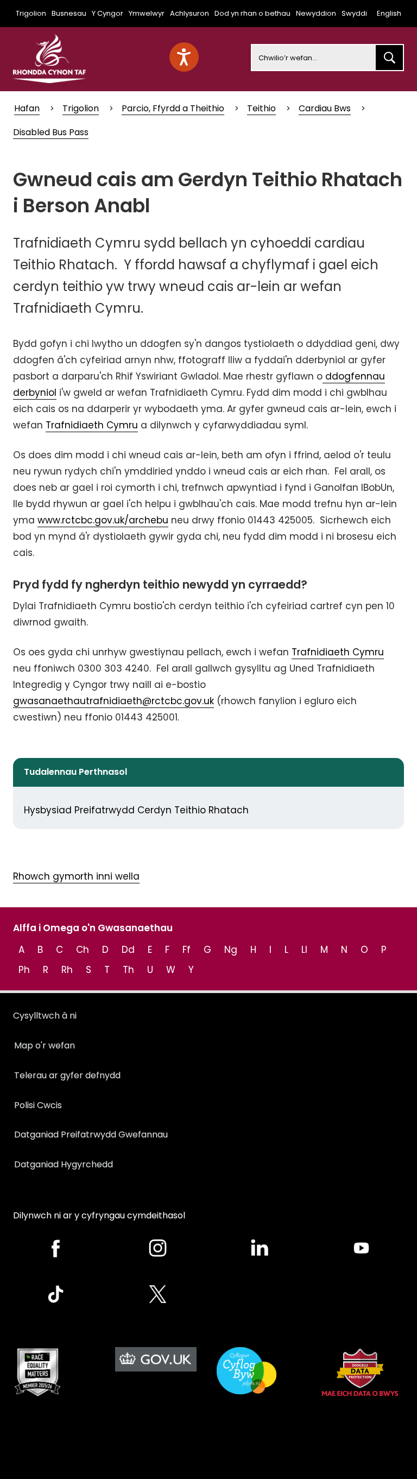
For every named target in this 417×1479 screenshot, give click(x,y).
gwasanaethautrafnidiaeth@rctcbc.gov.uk (113, 700)
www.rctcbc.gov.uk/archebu (102, 520)
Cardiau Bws (325, 108)
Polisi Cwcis (38, 1105)
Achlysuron (189, 13)
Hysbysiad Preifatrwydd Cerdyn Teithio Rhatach (136, 810)
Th (128, 969)
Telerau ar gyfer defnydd (67, 1075)
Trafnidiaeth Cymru (92, 425)
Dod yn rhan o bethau (252, 13)
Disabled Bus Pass (51, 132)
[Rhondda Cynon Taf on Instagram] (158, 1248)
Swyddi (354, 13)
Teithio (261, 108)
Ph (24, 969)
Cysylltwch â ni (45, 1015)
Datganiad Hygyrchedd (63, 1164)
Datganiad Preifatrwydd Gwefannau (91, 1134)
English (389, 13)
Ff (186, 949)
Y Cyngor (107, 13)
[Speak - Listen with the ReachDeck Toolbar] (184, 57)
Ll (304, 949)
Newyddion (316, 13)
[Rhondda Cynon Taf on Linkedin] (259, 1248)
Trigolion (31, 13)
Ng (230, 949)
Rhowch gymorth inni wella (76, 876)
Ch (82, 949)
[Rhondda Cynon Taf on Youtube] (362, 1248)
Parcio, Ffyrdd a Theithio (173, 108)
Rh (67, 969)
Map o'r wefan (44, 1045)
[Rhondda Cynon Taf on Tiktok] (56, 1294)
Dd (128, 949)
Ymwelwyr (147, 13)
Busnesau (69, 13)
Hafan (27, 108)
